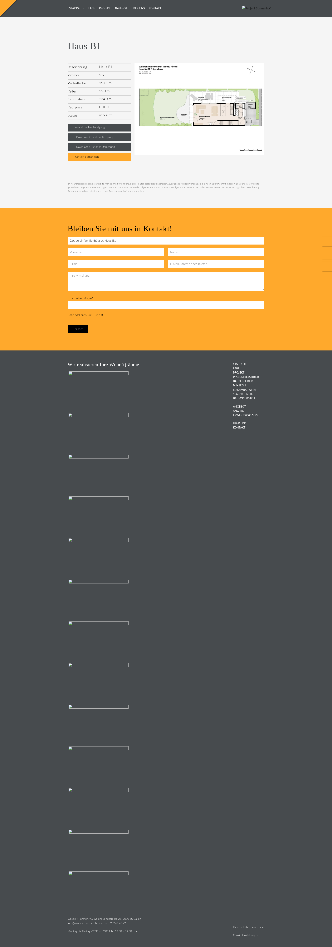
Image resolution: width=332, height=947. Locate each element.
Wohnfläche (77, 83)
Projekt (104, 8)
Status (72, 115)
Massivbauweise (245, 390)
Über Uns (138, 8)
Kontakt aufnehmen (87, 157)
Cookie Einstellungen (245, 935)
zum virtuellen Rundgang (90, 127)
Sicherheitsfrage (81, 298)
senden (79, 329)
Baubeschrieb (243, 381)
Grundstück (76, 99)
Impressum (257, 927)
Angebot (121, 8)
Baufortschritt (245, 398)
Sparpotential (243, 394)
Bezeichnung (77, 67)
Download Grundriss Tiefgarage (95, 137)
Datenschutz (240, 927)
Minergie (239, 385)
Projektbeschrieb (246, 377)
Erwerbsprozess (245, 415)
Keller (72, 91)
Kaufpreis (75, 107)
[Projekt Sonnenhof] (256, 8)
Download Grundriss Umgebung (95, 147)
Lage (91, 8)
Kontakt (155, 8)
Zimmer (73, 75)
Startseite (76, 8)
